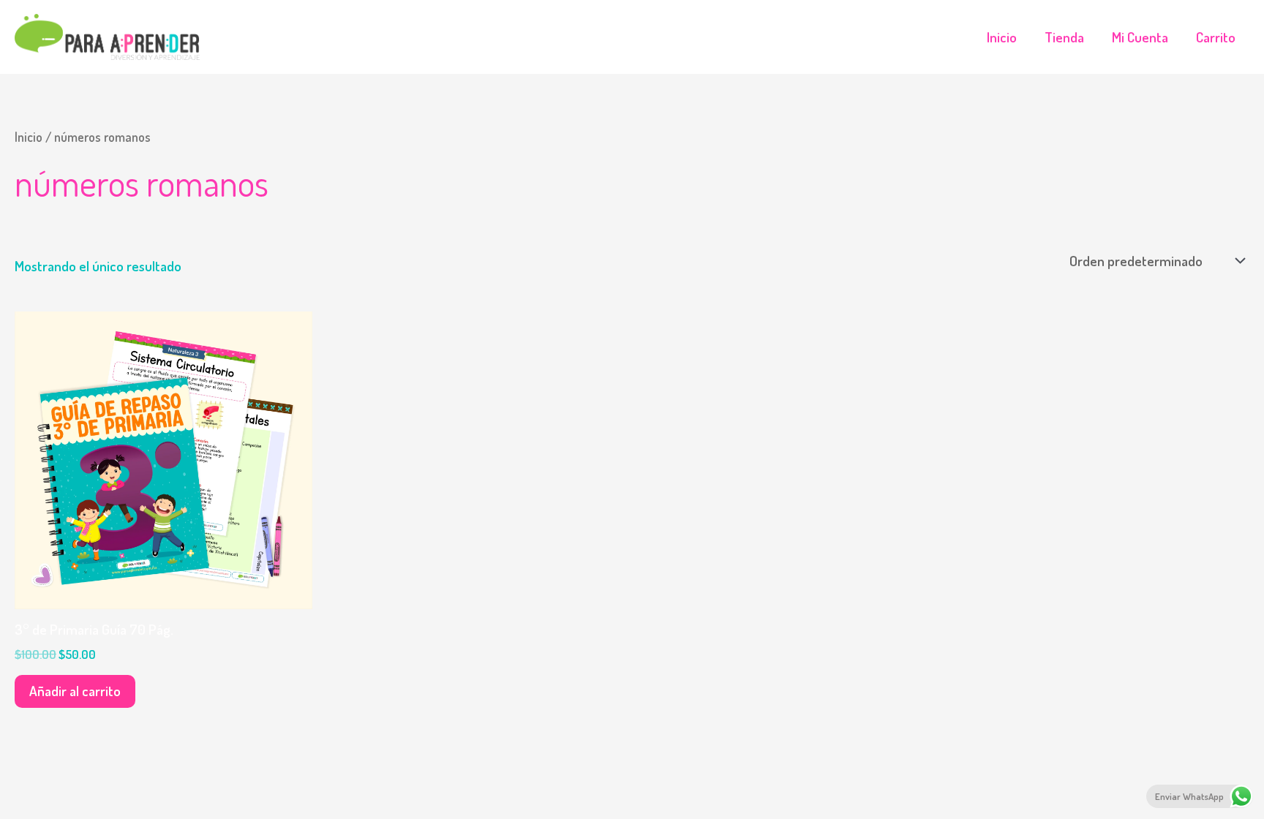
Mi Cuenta (1140, 37)
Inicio (1002, 37)
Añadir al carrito (75, 691)
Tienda (1064, 37)
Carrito (1215, 37)
